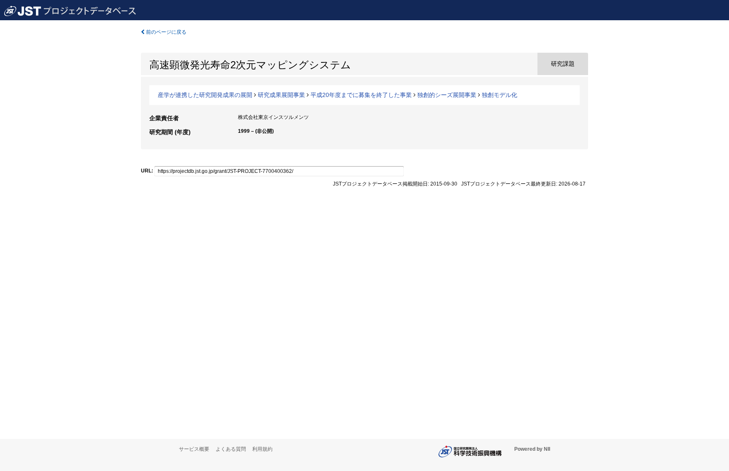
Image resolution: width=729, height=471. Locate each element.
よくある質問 (231, 449)
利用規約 (262, 449)
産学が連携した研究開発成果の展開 (205, 95)
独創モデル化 (499, 95)
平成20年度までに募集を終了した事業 (361, 95)
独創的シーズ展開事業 (446, 95)
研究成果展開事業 (281, 95)
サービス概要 (194, 449)
